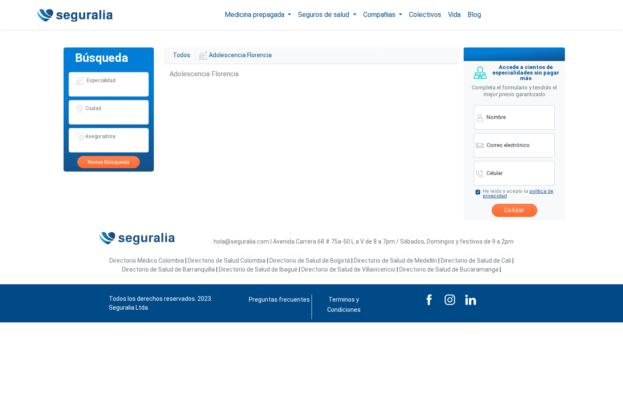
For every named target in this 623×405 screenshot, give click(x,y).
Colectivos (425, 15)
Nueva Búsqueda (108, 162)
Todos (181, 55)
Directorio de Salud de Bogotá (310, 260)
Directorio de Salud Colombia (227, 260)
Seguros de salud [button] (324, 15)
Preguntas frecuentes (279, 299)
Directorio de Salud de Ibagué (258, 269)
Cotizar (514, 210)
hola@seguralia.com (241, 241)
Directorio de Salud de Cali (476, 260)
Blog (474, 15)
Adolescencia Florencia (240, 55)
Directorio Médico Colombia (146, 260)
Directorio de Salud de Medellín (395, 260)
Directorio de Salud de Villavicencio (348, 269)
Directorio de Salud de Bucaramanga (448, 269)
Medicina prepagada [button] (255, 15)
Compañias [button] (380, 15)
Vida (454, 15)
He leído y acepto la (518, 193)
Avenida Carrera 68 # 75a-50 (311, 241)
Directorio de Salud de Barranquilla (168, 269)
